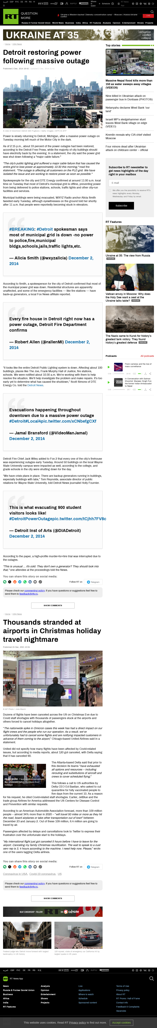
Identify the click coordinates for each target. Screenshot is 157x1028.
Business (69, 23)
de (24, 970)
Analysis (107, 23)
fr (29, 970)
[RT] (43, 3)
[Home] (11, 16)
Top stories (113, 45)
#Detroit (45, 229)
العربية (5, 2)
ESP (11, 2)
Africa (85, 23)
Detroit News (35, 385)
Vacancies (121, 1011)
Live (80, 986)
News (6, 986)
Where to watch (86, 994)
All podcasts (147, 356)
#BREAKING (21, 229)
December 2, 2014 (27, 438)
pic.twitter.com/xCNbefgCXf (68, 421)
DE (22, 2)
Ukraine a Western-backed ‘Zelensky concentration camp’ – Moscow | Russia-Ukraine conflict (99, 16)
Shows (140, 23)
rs (34, 970)
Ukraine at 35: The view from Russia (128, 255)
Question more (29, 16)
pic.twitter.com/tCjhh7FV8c (79, 519)
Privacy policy (122, 990)
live (148, 16)
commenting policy (34, 590)
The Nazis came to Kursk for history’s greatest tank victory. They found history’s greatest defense (128, 339)
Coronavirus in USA (15, 874)
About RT (120, 994)
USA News (17, 44)
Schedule (83, 998)
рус (18, 970)
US (60, 874)
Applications (84, 990)
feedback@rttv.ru (28, 594)
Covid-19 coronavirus (42, 874)
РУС (17, 2)
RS (30, 2)
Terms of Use (122, 986)
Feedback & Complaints (127, 1007)
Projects (149, 23)
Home (7, 44)
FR (26, 2)
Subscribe (121, 205)
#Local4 (33, 421)
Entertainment (128, 23)
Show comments (53, 605)
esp (12, 970)
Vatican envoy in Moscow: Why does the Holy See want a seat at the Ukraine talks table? (128, 297)
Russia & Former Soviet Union (36, 23)
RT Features (95, 23)
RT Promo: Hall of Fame (128, 998)
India (78, 23)
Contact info (122, 1003)
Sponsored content (87, 1003)
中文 (39, 970)
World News (58, 23)
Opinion (116, 23)
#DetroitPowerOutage (30, 519)
